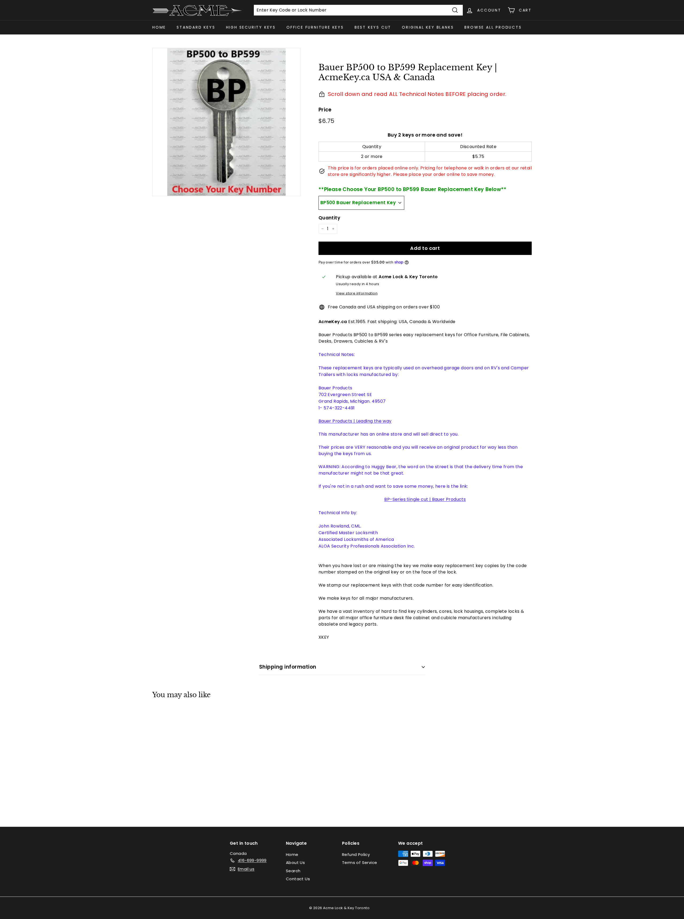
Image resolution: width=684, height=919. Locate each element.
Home (159, 27)
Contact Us (298, 879)
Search (293, 871)
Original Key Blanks (428, 27)
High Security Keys (251, 27)
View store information (357, 293)
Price (325, 109)
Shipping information (287, 666)
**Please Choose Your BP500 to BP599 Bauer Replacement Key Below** (412, 189)
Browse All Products (493, 27)
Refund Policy (356, 854)
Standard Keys (196, 27)
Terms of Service (359, 862)
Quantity (329, 218)
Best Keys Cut (373, 27)
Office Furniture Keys (315, 27)
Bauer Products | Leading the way (355, 421)
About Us (295, 862)
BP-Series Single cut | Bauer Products (425, 499)
